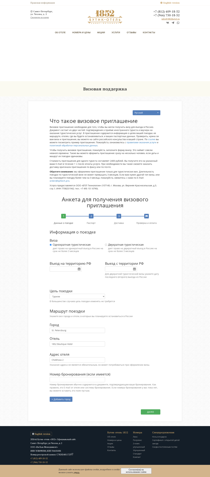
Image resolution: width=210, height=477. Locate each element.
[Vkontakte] (167, 23)
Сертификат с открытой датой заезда (166, 442)
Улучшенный (139, 450)
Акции (101, 32)
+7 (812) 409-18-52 (166, 11)
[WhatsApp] (178, 23)
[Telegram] (172, 23)
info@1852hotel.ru (171, 18)
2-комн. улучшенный (139, 445)
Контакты (149, 32)
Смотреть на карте (39, 17)
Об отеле (60, 32)
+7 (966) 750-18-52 (166, 15)
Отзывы (131, 32)
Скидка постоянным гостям (164, 447)
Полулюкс (137, 440)
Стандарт (137, 453)
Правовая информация (42, 2)
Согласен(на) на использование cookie (136, 471)
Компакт (137, 457)
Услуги (116, 32)
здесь (76, 472)
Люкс (135, 436)
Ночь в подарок (159, 436)
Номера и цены (81, 32)
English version (171, 2)
